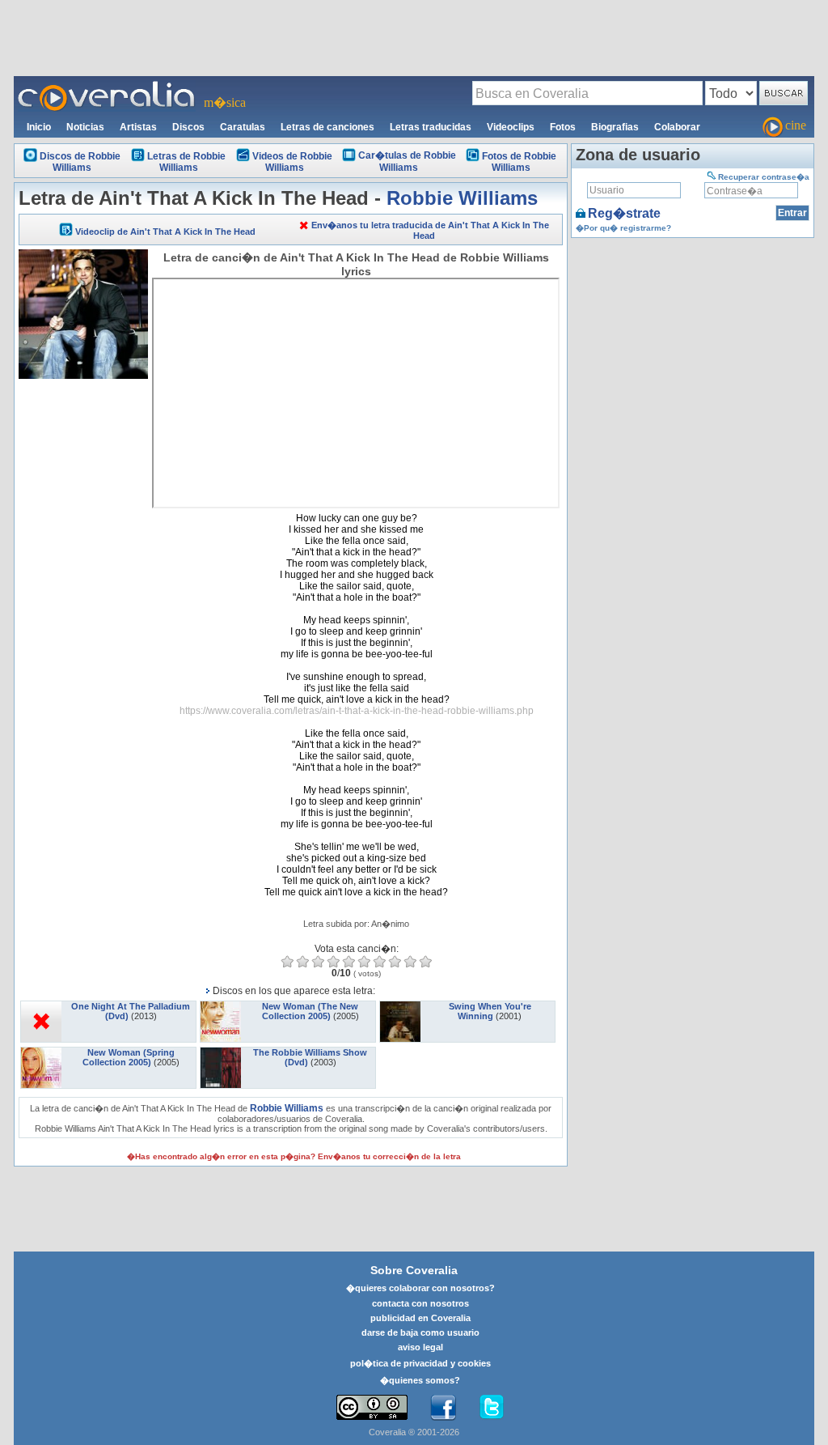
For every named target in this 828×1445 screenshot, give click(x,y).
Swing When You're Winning (490, 1011)
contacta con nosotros (420, 1303)
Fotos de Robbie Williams (519, 162)
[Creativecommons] (372, 1407)
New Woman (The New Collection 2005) (310, 1011)
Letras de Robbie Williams (186, 162)
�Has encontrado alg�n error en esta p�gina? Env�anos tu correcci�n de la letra (294, 1156)
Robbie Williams (462, 198)
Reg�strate (624, 213)
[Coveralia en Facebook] (443, 1408)
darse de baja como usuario (420, 1332)
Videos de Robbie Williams (292, 162)
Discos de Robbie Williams (80, 162)
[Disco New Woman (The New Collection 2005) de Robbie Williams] (221, 1006)
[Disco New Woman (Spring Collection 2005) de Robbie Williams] (41, 1052)
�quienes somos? (420, 1380)
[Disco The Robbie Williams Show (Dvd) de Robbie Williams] (221, 1052)
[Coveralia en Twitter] (492, 1408)
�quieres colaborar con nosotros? (420, 1288)
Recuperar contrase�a (763, 176)
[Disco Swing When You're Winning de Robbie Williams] (400, 1006)
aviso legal (420, 1347)
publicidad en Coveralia (420, 1318)
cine (795, 125)
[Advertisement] (414, 37)
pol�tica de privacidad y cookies (420, 1363)
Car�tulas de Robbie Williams (407, 161)
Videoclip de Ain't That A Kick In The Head (165, 231)
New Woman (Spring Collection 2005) (128, 1057)
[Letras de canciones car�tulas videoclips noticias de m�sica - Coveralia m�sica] (107, 85)
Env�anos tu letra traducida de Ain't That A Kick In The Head (430, 230)
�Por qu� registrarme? (623, 227)
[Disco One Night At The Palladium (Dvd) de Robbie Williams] (41, 1006)
